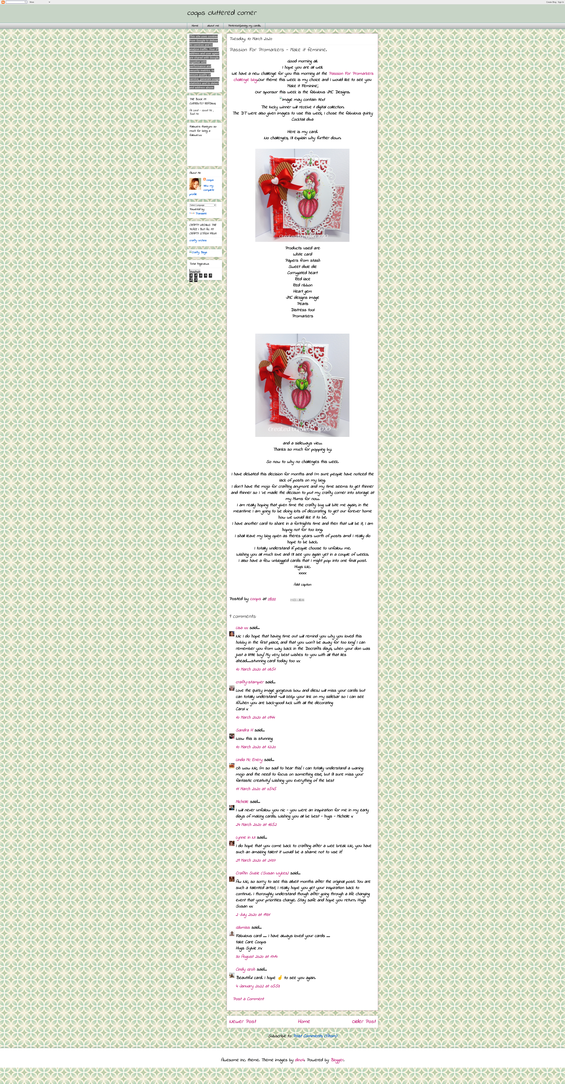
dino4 (299, 1060)
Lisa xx (242, 628)
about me (213, 26)
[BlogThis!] (294, 599)
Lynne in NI (245, 837)
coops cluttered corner (221, 13)
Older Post (364, 1022)
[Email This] (291, 599)
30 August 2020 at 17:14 (256, 957)
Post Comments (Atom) (315, 1036)
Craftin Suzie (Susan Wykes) (262, 873)
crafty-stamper (250, 682)
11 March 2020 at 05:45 (256, 789)
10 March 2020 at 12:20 (256, 747)
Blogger (336, 1060)
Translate (201, 214)
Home (195, 26)
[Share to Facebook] (300, 599)
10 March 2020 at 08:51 (255, 669)
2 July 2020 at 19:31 (253, 915)
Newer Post (242, 1022)
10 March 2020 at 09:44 (255, 717)
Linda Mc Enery (249, 760)
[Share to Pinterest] (302, 599)
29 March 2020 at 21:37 (255, 860)
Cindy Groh (245, 969)
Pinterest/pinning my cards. (244, 26)
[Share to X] (297, 599)
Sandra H (244, 730)
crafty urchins (197, 240)
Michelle (242, 802)
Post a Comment (248, 999)
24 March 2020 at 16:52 (256, 825)
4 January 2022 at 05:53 (258, 986)
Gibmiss (243, 927)
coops (209, 180)
